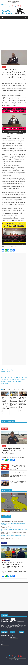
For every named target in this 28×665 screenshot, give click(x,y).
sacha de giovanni (10, 80)
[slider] (13, 131)
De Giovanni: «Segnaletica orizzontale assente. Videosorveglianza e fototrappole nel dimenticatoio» (5, 404)
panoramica (4, 80)
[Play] (3, 131)
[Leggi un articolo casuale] (25, 17)
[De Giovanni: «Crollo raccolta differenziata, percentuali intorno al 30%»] (14, 392)
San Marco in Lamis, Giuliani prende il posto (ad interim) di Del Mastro (18, 482)
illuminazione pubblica (20, 79)
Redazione (12, 79)
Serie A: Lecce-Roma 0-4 (6, 519)
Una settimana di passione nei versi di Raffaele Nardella (12, 370)
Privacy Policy (13, 637)
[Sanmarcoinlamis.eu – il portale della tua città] (2, 17)
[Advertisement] (14, 36)
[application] (14, 120)
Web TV (7, 560)
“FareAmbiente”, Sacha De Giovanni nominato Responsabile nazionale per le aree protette (22, 402)
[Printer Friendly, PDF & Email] (5, 246)
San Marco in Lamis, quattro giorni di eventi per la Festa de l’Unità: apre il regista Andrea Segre (18, 467)
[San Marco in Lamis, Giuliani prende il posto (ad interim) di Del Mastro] (5, 480)
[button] (14, 120)
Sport (3, 560)
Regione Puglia (4, 641)
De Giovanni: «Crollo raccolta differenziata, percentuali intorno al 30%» (13, 402)
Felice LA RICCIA (13, 567)
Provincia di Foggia (5, 638)
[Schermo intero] (24, 131)
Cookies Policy (13, 635)
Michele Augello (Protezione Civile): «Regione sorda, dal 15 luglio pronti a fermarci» (14, 450)
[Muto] (22, 131)
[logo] (13, 618)
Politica (3, 67)
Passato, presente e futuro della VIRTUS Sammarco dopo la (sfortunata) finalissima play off (13, 564)
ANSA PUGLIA (6, 516)
